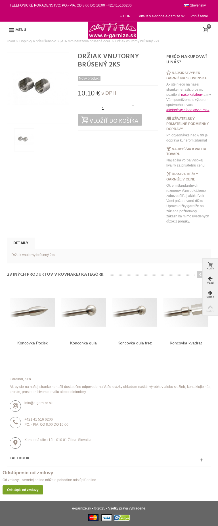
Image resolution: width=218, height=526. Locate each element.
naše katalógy (192, 95)
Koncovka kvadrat (186, 343)
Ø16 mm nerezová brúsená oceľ (85, 41)
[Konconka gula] (83, 312)
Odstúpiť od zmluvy (23, 490)
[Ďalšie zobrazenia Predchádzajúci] (9, 140)
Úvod (11, 41)
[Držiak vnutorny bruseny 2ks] (24, 139)
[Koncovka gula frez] (134, 312)
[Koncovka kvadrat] (185, 312)
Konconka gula (83, 343)
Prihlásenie (199, 16)
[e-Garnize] (112, 30)
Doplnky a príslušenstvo (37, 41)
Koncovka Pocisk (32, 343)
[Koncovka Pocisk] (32, 312)
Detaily (20, 243)
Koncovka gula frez (135, 343)
